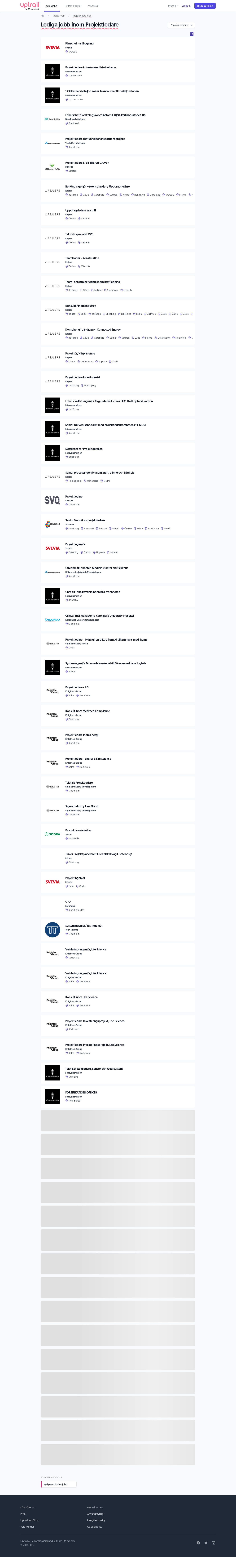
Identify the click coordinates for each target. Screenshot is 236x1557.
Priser (23, 1513)
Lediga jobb (58, 15)
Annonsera (93, 5)
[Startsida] (42, 15)
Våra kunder (27, 1526)
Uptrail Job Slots (29, 1520)
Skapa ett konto (205, 5)
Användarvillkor (95, 1513)
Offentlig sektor (73, 5)
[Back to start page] (29, 6)
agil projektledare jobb (55, 1484)
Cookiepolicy (94, 1526)
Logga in (186, 5)
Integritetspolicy (96, 1520)
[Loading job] (118, 1121)
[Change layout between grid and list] (192, 34)
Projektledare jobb (82, 15)
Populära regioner (179, 25)
